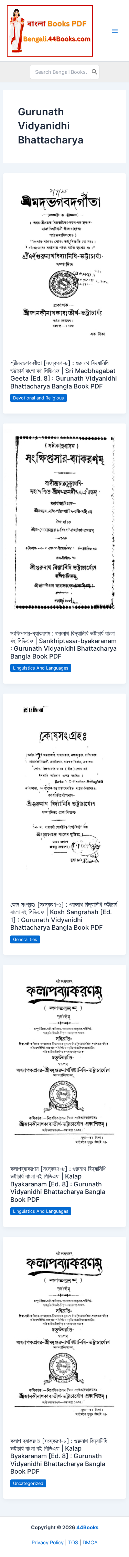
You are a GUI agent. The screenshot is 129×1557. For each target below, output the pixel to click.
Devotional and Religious (38, 397)
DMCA (90, 1542)
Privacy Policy (48, 1542)
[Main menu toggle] (115, 31)
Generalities (25, 939)
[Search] (94, 72)
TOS (73, 1542)
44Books (87, 1527)
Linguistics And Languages (40, 668)
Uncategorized (28, 1483)
